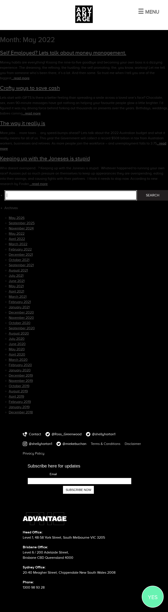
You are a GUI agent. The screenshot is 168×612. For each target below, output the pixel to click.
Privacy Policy (33, 453)
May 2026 (16, 218)
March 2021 (17, 297)
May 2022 (16, 234)
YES (153, 597)
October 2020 (19, 323)
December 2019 (21, 375)
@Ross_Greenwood (67, 434)
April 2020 (17, 354)
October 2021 (19, 260)
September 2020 (22, 328)
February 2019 (20, 402)
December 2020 (21, 312)
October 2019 (19, 386)
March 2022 (18, 244)
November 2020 (21, 318)
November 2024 (21, 228)
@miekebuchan (74, 444)
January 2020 (20, 370)
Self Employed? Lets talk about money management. (63, 53)
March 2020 (18, 360)
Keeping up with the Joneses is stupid (45, 158)
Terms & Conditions (105, 444)
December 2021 (21, 255)
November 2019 (21, 381)
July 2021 (16, 276)
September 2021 (21, 265)
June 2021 (16, 281)
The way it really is (22, 123)
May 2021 (16, 286)
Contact (35, 434)
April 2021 (16, 291)
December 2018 (21, 412)
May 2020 (17, 349)
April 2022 (17, 239)
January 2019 (19, 407)
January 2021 (19, 307)
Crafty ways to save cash (30, 88)
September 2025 (22, 223)
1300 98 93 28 (34, 587)
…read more (20, 78)
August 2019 (18, 391)
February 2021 (20, 302)
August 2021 (18, 270)
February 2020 (20, 365)
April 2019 (16, 397)
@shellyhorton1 (103, 434)
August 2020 (19, 333)
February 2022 (20, 249)
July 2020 (16, 339)
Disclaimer (133, 444)
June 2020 (17, 344)
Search (152, 195)
